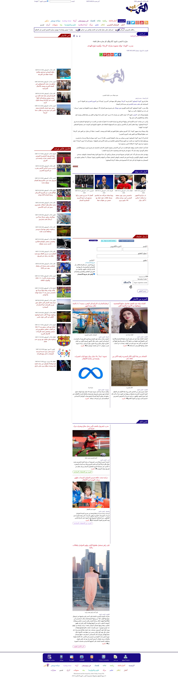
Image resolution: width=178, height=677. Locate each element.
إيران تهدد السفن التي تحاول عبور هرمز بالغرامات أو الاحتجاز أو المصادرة (45, 305)
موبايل (62, 660)
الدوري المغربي (92, 101)
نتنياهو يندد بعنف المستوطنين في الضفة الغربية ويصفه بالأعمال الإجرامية (45, 86)
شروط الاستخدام (90, 262)
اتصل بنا (72, 660)
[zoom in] (74, 36)
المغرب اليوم (43, 1)
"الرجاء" (123, 101)
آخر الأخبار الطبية (79, 646)
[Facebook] (126, 241)
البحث (72, 1)
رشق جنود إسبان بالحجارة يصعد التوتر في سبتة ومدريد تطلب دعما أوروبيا (45, 110)
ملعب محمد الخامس (134, 104)
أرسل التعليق (142, 291)
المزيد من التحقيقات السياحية (82, 472)
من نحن (116, 660)
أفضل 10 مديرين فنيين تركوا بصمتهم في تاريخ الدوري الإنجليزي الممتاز (80, 198)
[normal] (77, 36)
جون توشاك (118, 108)
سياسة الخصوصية (50, 660)
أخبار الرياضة (134, 36)
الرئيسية (144, 36)
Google (36, 1)
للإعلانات (81, 660)
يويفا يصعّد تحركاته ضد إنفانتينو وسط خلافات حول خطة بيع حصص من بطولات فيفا (100, 198)
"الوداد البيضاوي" (137, 101)
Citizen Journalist (104, 660)
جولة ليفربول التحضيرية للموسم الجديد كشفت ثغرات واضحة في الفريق (45, 158)
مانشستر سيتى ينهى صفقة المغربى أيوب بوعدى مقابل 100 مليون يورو (120, 198)
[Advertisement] (79, 9)
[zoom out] (80, 36)
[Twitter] (109, 241)
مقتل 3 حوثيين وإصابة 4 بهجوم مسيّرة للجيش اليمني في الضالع (64, 30)
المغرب (135, 115)
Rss (92, 660)
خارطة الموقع (126, 660)
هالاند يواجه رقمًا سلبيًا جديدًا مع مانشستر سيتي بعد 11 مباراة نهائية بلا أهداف (45, 293)
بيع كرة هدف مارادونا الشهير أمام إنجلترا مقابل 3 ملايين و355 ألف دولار (139, 198)
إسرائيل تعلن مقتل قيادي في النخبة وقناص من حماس (106, 30)
